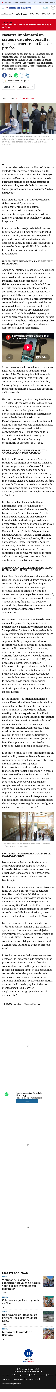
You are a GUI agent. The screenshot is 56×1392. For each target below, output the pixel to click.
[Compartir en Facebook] (4, 76)
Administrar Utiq (32, 1379)
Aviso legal (5, 1375)
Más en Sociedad (15, 1273)
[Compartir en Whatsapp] (16, 76)
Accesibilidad (18, 1379)
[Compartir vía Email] (28, 76)
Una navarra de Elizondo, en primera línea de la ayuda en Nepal (27, 25)
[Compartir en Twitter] (10, 76)
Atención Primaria (32, 1004)
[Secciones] (3, 8)
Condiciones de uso (38, 1375)
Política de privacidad (20, 1375)
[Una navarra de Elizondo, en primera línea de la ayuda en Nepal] (48, 1316)
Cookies (51, 1375)
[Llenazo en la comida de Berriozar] (48, 1333)
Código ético (6, 1379)
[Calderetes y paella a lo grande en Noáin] (48, 1301)
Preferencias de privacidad (11, 1384)
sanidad (17, 1004)
